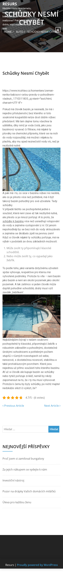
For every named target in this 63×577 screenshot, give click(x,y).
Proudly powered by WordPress (37, 565)
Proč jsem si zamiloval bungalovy (23, 458)
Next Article (51, 406)
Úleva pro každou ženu (17, 502)
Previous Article (14, 406)
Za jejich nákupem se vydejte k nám (25, 469)
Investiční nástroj (13, 480)
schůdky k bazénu (13, 221)
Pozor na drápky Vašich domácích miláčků (29, 491)
